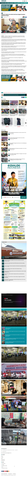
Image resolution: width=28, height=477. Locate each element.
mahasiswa (8, 92)
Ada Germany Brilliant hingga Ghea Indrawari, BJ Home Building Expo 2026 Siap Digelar (22, 107)
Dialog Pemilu (3, 459)
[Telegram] (24, 97)
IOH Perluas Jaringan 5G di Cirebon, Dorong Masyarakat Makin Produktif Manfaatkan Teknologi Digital (15, 342)
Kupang (5, 92)
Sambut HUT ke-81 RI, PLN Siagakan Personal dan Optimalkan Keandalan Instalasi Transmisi (14, 260)
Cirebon (2, 457)
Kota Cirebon (3, 463)
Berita (2, 13)
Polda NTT (24, 92)
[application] (14, 300)
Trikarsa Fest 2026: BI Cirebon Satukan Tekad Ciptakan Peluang (13, 268)
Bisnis (2, 104)
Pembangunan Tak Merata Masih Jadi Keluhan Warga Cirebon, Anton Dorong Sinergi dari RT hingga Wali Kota (15, 279)
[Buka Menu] (24, 1)
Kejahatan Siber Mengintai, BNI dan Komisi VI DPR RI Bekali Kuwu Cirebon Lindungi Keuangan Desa (15, 271)
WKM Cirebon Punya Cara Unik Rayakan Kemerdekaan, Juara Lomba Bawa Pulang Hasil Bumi (5, 115)
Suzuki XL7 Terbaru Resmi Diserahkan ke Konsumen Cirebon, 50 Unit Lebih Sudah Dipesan (5, 107)
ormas (12, 92)
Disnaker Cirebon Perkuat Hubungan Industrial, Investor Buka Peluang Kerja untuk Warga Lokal (14, 107)
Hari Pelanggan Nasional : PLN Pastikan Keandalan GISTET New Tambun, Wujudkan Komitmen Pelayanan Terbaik (23, 115)
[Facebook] (21, 97)
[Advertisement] (14, 86)
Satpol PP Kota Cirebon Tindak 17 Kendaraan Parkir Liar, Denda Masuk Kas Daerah (14, 274)
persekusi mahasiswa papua (18, 92)
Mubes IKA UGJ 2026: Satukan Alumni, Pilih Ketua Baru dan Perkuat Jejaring (14, 263)
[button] (26, 1)
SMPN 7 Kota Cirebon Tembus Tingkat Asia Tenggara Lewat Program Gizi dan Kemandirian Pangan (14, 115)
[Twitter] (23, 97)
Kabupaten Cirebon (4, 465)
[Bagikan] (26, 17)
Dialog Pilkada (3, 460)
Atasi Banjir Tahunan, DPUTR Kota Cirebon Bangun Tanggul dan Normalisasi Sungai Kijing (15, 277)
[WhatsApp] (26, 97)
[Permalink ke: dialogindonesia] (2, 17)
